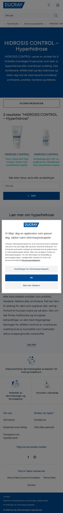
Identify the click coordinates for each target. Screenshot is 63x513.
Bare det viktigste (31, 285)
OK (31, 278)
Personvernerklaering (31, 260)
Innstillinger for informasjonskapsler (31, 269)
